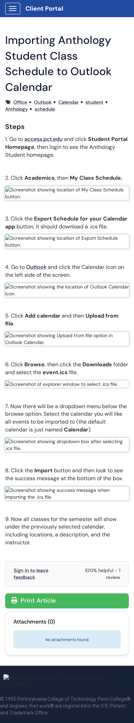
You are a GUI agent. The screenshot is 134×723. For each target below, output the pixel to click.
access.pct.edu (43, 139)
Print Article (37, 600)
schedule (45, 109)
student (94, 102)
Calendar (68, 102)
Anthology (16, 109)
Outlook (43, 102)
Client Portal (44, 8)
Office (20, 102)
